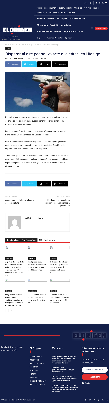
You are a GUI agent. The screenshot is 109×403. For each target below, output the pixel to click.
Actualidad (32, 291)
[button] (90, 3)
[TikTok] (94, 400)
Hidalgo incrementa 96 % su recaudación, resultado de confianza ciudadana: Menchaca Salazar (64, 359)
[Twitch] (98, 400)
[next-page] (11, 310)
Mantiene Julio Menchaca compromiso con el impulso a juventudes (56, 203)
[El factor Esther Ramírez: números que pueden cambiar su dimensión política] (37, 285)
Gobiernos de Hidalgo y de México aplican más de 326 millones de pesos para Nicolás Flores (59, 267)
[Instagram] (99, 3)
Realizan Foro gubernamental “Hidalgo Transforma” (63, 369)
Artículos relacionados (21, 240)
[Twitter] (102, 3)
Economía (9, 258)
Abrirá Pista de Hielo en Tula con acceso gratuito (19, 201)
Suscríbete (95, 377)
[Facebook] (96, 3)
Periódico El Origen (16, 58)
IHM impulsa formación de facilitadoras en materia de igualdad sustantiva (64, 378)
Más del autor (47, 240)
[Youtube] (106, 3)
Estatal (14, 44)
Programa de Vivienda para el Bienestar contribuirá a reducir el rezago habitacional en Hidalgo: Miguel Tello (14, 300)
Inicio (7, 44)
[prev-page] (7, 310)
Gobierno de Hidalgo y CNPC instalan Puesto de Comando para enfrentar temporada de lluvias (65, 388)
